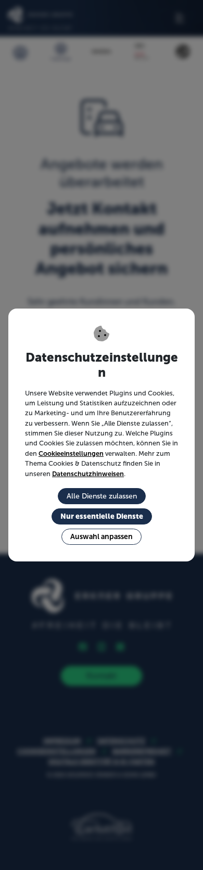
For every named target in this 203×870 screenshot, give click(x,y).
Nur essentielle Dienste (101, 516)
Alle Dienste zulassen (102, 496)
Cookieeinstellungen (71, 453)
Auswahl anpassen (101, 536)
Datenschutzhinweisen (88, 474)
